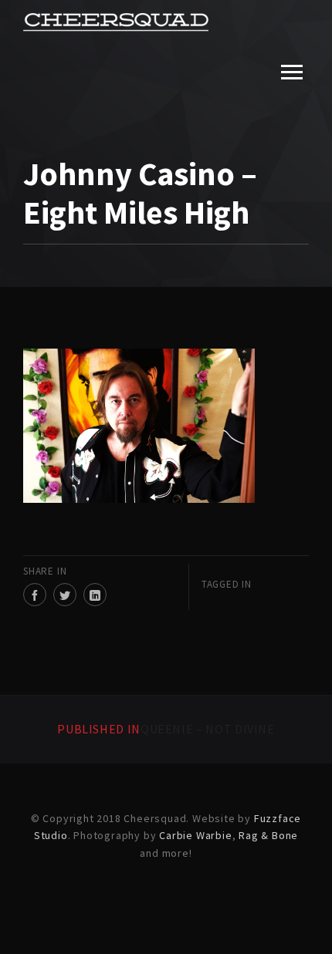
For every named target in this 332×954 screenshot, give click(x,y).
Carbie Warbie (195, 835)
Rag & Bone (268, 835)
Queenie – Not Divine (166, 729)
